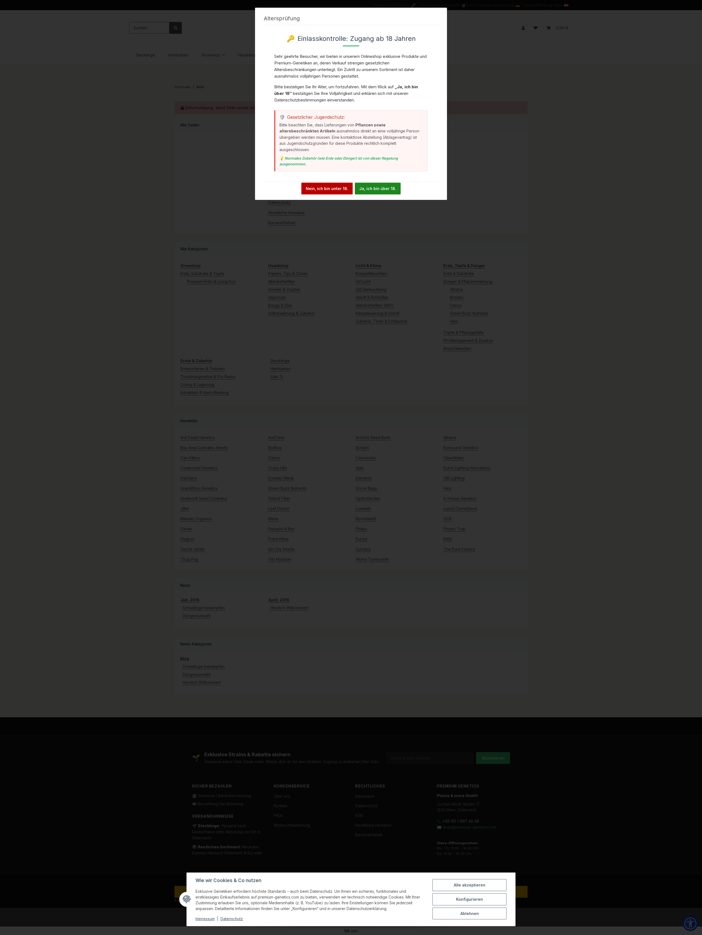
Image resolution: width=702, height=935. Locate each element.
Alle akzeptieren (469, 885)
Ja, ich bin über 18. (377, 188)
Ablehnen (469, 913)
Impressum (205, 918)
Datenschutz (231, 918)
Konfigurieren (469, 899)
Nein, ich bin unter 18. (327, 188)
